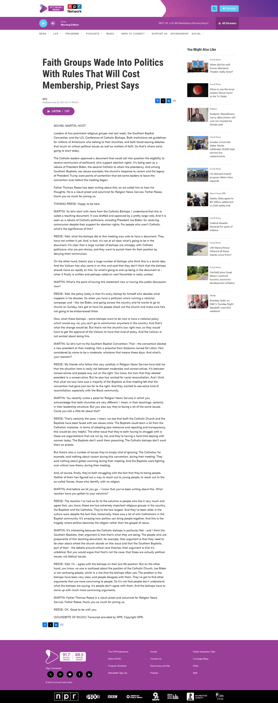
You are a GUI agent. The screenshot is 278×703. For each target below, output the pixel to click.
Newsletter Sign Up (117, 673)
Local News (215, 59)
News (42, 33)
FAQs (195, 666)
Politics (213, 109)
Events (153, 651)
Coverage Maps (200, 658)
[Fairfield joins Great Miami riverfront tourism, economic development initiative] (197, 273)
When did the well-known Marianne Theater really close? (221, 68)
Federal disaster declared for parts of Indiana (221, 226)
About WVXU (114, 658)
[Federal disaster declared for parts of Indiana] (197, 224)
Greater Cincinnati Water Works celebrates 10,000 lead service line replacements (222, 149)
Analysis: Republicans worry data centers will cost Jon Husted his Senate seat (222, 119)
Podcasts (92, 33)
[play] (43, 23)
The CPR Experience (118, 651)
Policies (154, 673)
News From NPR (218, 193)
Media (213, 295)
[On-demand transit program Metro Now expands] (197, 175)
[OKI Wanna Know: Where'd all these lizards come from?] (197, 249)
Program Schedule (117, 666)
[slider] (58, 23)
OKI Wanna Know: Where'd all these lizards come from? (221, 251)
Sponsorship (180, 33)
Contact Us (156, 658)
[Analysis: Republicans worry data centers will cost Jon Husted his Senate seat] (197, 115)
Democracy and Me (160, 666)
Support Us (159, 33)
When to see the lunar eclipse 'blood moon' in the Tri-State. (222, 92)
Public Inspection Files (204, 651)
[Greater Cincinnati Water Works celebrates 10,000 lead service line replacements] (197, 143)
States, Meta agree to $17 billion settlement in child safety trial (221, 201)
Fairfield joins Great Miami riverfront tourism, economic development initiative (222, 277)
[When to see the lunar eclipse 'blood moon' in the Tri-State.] (197, 90)
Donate (231, 8)
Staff (195, 673)
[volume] (53, 23)
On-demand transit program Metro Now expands (221, 177)
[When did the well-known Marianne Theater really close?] (197, 65)
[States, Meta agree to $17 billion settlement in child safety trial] (197, 199)
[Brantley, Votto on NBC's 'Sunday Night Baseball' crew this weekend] (197, 301)
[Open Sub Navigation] (48, 33)
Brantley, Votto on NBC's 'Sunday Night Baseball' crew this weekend (221, 306)
